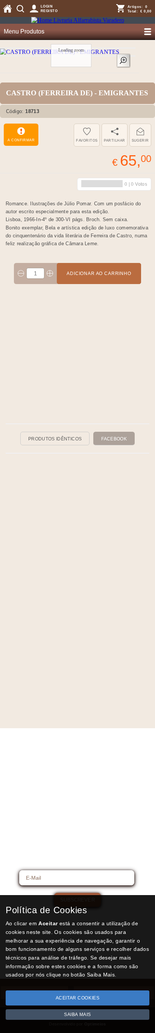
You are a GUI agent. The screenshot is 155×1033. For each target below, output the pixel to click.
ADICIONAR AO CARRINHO (99, 273)
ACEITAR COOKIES (78, 998)
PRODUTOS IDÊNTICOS (55, 439)
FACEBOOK (114, 439)
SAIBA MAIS (77, 1014)
